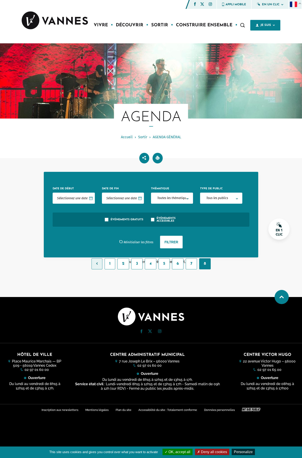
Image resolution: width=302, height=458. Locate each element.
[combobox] (172, 198)
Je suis (265, 25)
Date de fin (110, 188)
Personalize (243, 452)
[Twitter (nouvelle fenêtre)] (202, 4)
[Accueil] (55, 21)
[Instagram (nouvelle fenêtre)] (210, 5)
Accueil (127, 137)
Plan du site (123, 410)
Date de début (63, 188)
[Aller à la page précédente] (97, 264)
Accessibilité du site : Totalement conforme (167, 410)
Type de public (211, 188)
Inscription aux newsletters (60, 410)
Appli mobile (236, 4)
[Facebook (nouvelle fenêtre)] (195, 5)
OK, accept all (179, 452)
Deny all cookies (213, 452)
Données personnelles (219, 410)
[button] (195, 4)
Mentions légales (97, 410)
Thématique (160, 188)
